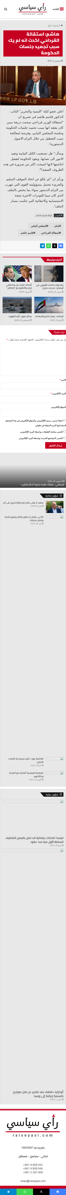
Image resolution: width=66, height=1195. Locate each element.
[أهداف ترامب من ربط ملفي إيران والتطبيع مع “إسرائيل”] (17, 273)
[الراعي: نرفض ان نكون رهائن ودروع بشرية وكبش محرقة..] (54, 635)
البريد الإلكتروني (58, 393)
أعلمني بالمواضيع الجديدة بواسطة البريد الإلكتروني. (40, 438)
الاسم (62, 380)
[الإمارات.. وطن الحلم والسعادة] (48, 305)
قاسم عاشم (27, 232)
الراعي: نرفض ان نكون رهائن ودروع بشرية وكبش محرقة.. (24, 518)
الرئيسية (57, 25)
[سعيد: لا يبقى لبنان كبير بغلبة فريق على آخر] (54, 507)
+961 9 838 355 (33, 1164)
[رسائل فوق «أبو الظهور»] (17, 305)
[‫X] (54, 245)
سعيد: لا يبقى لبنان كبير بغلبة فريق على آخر (23, 503)
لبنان (56, 225)
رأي (49, 25)
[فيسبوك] (60, 245)
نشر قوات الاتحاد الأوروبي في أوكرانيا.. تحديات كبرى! (49, 286)
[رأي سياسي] (33, 9)
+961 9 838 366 (33, 1168)
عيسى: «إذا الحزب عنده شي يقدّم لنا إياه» (26, 484)
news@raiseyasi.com (33, 1181)
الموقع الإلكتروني (58, 407)
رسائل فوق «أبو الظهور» (20, 316)
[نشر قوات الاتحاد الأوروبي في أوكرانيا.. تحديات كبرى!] (48, 273)
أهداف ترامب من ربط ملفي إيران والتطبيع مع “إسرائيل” (19, 286)
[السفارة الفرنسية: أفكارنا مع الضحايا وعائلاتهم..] (54, 777)
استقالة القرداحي (50, 232)
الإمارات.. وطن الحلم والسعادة (49, 316)
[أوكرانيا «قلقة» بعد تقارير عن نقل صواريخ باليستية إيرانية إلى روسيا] (33, 968)
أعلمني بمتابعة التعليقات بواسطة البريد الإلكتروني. (41, 431)
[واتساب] (48, 245)
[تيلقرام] (42, 245)
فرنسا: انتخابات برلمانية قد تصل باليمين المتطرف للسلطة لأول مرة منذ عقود (34, 839)
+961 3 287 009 (33, 1172)
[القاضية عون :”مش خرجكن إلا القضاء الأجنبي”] (54, 763)
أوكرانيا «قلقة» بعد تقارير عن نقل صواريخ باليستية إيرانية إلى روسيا (38, 1094)
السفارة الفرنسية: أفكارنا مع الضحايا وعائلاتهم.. (26, 774)
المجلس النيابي (39, 225)
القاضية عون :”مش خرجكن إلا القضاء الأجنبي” (25, 760)
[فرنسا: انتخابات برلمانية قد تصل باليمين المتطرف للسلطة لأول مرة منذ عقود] (33, 817)
